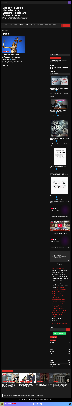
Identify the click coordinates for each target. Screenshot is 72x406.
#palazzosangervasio (58, 312)
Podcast (54, 24)
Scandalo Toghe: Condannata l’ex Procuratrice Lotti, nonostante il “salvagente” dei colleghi (61, 378)
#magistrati (55, 295)
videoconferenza (48, 24)
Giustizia (52, 351)
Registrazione (21, 24)
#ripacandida (61, 310)
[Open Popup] (41, 404)
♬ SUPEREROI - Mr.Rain (59, 324)
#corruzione (55, 297)
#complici (65, 304)
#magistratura (56, 293)
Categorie (52, 71)
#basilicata (61, 291)
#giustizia (55, 316)
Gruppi (31, 24)
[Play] (34, 404)
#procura (55, 306)
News (51, 358)
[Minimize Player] (70, 404)
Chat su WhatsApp (61, 333)
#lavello (54, 310)
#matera (54, 302)
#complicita (60, 287)
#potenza (55, 291)
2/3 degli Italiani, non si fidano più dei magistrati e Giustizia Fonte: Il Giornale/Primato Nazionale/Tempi (13, 44)
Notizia (7, 51)
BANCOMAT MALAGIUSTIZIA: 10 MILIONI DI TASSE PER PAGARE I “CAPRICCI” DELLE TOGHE (10, 378)
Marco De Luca (7, 59)
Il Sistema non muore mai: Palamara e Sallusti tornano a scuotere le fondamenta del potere (44, 378)
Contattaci (15, 24)
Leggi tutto (5, 65)
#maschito (61, 308)
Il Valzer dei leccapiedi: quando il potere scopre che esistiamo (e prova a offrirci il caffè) (27, 378)
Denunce (52, 347)
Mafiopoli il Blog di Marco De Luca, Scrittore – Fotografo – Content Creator (15, 11)
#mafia (62, 295)
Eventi (51, 349)
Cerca (51, 327)
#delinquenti (56, 289)
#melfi (60, 306)
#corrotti (63, 289)
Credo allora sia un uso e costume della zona (59, 195)
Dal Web (52, 344)
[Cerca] (68, 329)
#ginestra (55, 308)
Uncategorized (53, 366)
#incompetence (57, 304)
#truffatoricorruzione (58, 300)
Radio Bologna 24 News (55, 364)
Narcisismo (52, 355)
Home (6, 24)
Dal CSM (52, 342)
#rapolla (54, 314)
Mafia (4, 51)
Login (27, 24)
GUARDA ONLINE (65, 26)
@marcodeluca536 (58, 268)
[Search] (59, 26)
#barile (59, 314)
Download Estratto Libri (38, 24)
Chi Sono (10, 24)
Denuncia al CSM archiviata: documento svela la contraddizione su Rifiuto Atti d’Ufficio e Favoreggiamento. (59, 88)
